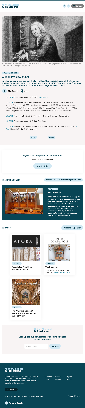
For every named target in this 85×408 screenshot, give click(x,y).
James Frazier (43, 97)
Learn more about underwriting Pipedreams (63, 180)
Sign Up (55, 346)
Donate (79, 6)
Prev (33, 137)
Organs (69, 376)
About (47, 380)
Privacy (71, 396)
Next (51, 137)
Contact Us (42, 166)
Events (58, 376)
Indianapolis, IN (64, 215)
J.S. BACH (9, 97)
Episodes (48, 376)
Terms (77, 396)
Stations (69, 380)
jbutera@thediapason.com (62, 272)
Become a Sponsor (72, 228)
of (57, 215)
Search (58, 380)
